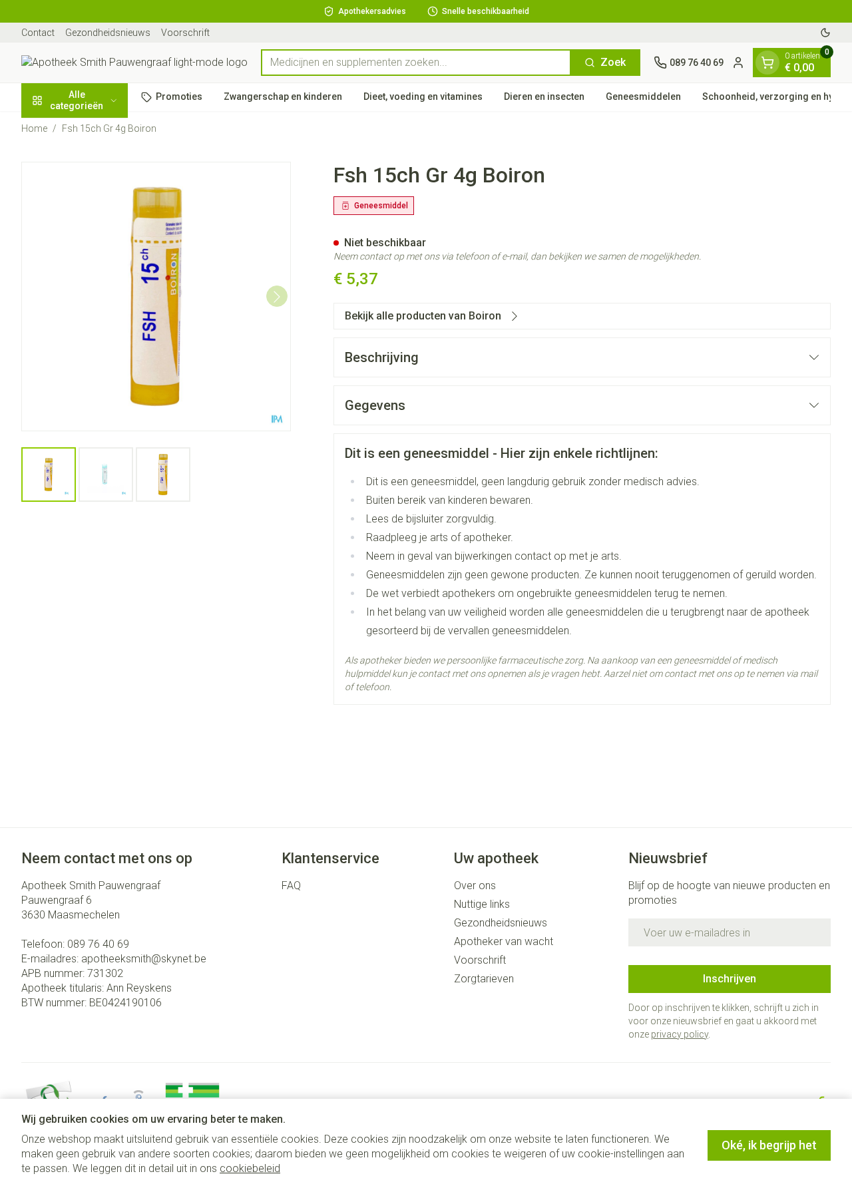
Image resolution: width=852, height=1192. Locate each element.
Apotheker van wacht (503, 941)
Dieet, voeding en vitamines (423, 96)
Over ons (475, 885)
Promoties (179, 96)
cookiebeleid (250, 1168)
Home (34, 128)
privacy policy (679, 1034)
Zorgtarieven (484, 978)
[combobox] (416, 62)
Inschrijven (729, 978)
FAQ (291, 885)
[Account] (738, 62)
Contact (38, 32)
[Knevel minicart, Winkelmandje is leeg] (767, 63)
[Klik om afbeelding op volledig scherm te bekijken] (156, 296)
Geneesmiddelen (643, 96)
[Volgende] (277, 296)
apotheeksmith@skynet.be (143, 958)
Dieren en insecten (544, 96)
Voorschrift (185, 32)
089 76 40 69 (98, 944)
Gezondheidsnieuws (107, 32)
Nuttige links (482, 904)
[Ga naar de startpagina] (134, 62)
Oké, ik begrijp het (769, 1145)
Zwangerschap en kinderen (283, 96)
